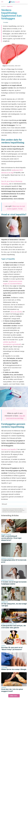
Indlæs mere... (14, 696)
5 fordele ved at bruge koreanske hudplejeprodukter (14, 583)
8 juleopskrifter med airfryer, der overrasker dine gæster (13, 627)
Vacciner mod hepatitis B (9, 449)
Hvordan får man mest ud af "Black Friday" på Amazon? (11, 648)
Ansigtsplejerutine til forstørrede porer (13, 561)
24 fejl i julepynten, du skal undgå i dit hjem (14, 605)
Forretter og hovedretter (8, 624)
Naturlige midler (6, 534)
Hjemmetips (4, 602)
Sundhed (3, 6)
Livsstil (3, 645)
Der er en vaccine (16, 311)
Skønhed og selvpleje (7, 558)
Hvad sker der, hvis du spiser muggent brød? (12, 690)
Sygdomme (10, 6)
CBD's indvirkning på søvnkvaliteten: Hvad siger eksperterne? (11, 538)
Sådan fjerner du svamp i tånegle (13, 669)
